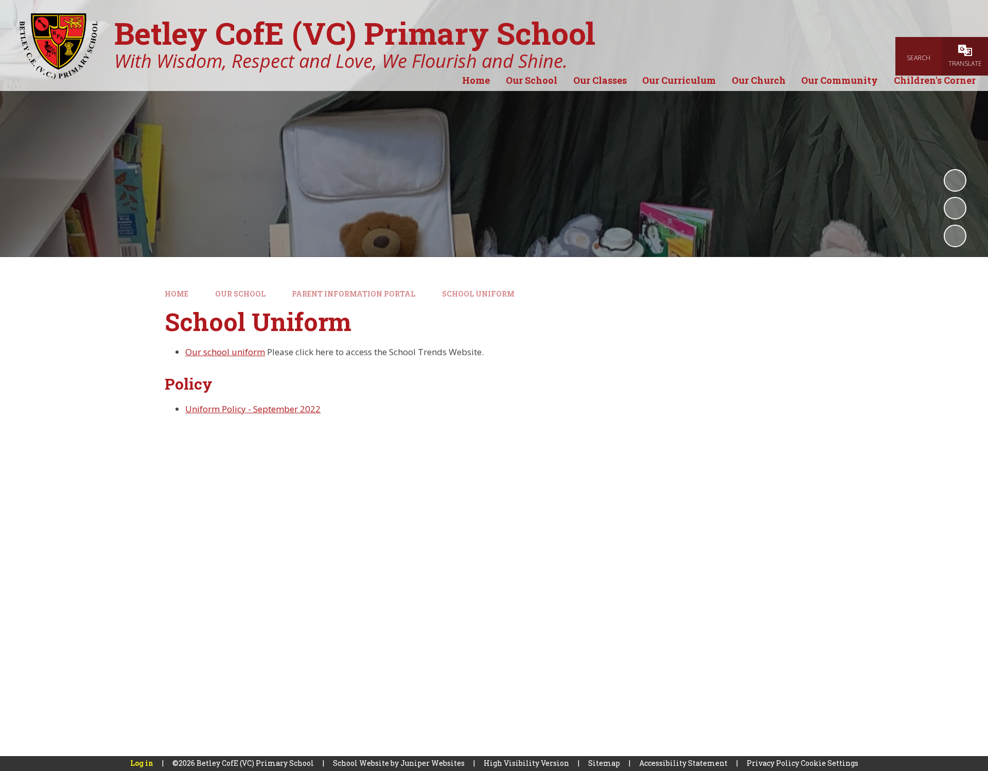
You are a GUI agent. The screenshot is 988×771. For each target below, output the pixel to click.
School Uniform (478, 294)
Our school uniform (225, 352)
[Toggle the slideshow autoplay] (955, 180)
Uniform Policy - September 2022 (253, 409)
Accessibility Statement (683, 763)
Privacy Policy (773, 763)
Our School (240, 294)
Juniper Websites (432, 763)
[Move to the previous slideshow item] (955, 208)
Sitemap (604, 763)
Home (176, 294)
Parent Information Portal (353, 294)
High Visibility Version (526, 763)
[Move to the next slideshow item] (955, 236)
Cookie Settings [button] (829, 763)
